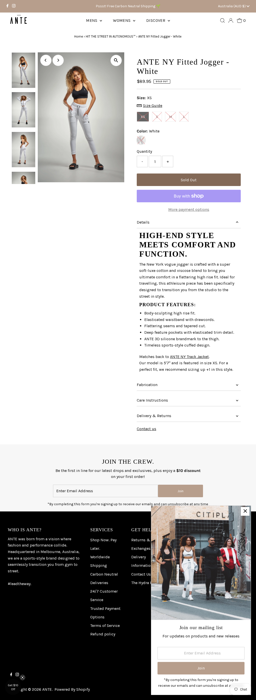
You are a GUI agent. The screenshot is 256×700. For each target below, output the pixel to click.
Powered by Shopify (72, 689)
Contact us (146, 429)
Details (143, 222)
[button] (13, 687)
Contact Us (141, 574)
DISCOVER (156, 20)
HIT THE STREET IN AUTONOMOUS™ (111, 36)
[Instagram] (14, 6)
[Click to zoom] (116, 60)
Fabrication (147, 384)
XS (143, 117)
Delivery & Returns (154, 415)
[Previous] (46, 60)
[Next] (58, 60)
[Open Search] (222, 20)
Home (78, 36)
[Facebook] (7, 6)
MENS (92, 20)
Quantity (144, 151)
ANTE (47, 689)
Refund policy (102, 634)
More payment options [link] (188, 209)
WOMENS (122, 20)
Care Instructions (152, 400)
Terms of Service (105, 625)
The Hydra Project (147, 582)
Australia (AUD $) (232, 6)
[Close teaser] (22, 677)
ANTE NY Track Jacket (189, 356)
